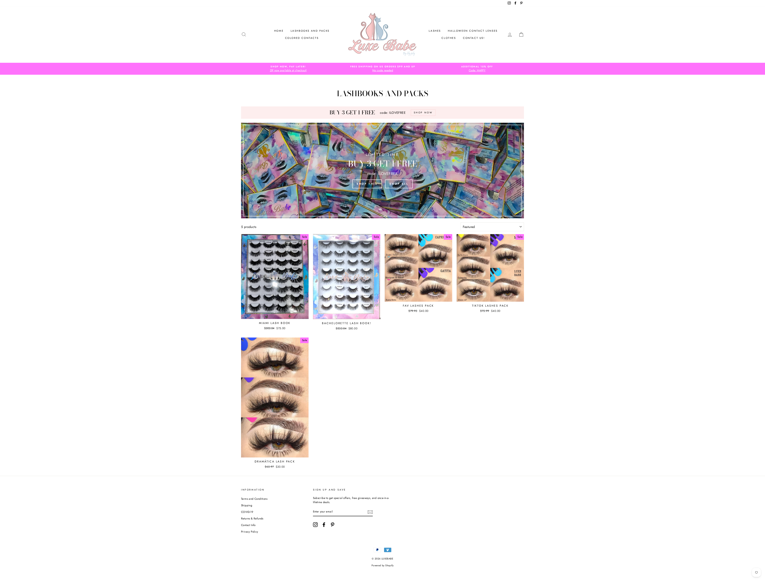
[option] (288, 69)
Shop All (398, 184)
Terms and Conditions (254, 499)
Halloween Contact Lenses (472, 31)
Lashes (435, 31)
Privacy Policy (249, 532)
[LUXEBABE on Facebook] (324, 524)
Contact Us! (474, 38)
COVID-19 (247, 512)
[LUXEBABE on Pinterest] (332, 524)
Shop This (367, 184)
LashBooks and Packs (310, 31)
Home (278, 31)
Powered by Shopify (382, 565)
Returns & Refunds (252, 518)
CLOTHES (448, 38)
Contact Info (248, 525)
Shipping (246, 505)
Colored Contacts (302, 38)
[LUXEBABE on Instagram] (315, 524)
